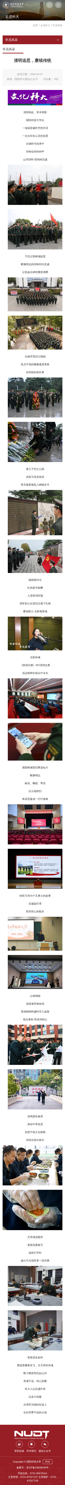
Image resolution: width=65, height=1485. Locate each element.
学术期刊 (31, 1451)
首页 (35, 25)
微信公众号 (45, 1451)
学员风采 (57, 25)
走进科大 (45, 25)
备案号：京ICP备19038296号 (32, 1467)
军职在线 (19, 1451)
